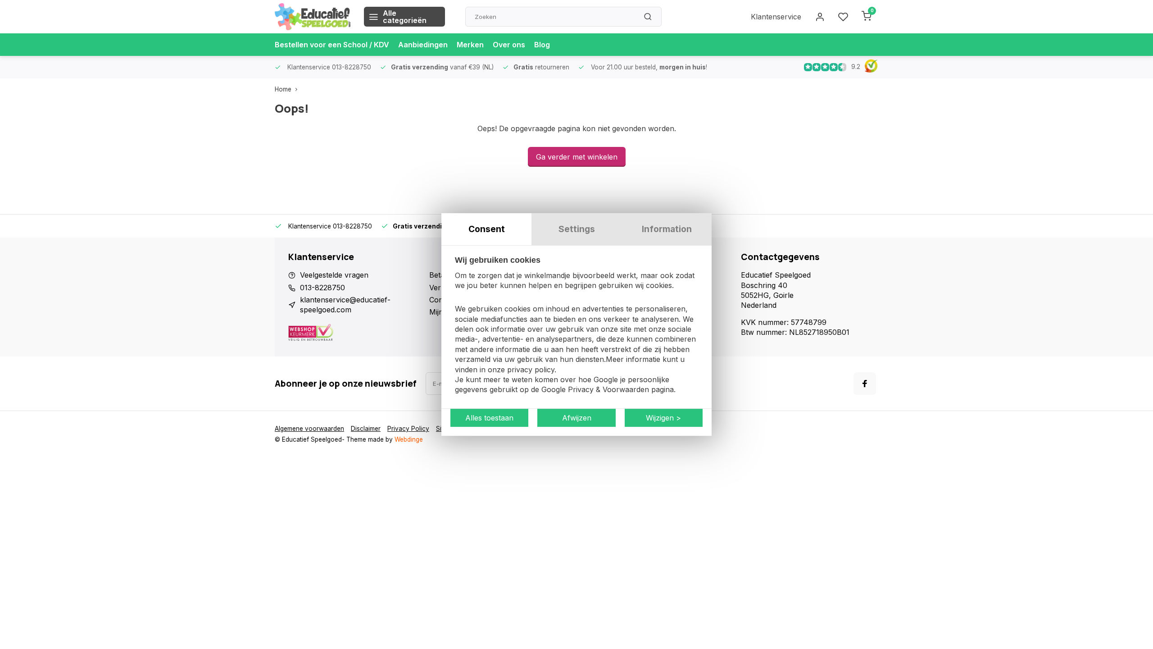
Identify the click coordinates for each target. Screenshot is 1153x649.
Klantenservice (776, 16)
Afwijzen (576, 417)
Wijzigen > (663, 417)
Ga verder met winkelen (576, 156)
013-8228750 (322, 287)
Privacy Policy (408, 428)
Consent (486, 229)
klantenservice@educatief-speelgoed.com (345, 304)
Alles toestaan (489, 417)
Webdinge (409, 439)
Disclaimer (366, 428)
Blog (542, 44)
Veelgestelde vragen (334, 274)
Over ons (509, 44)
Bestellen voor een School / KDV (332, 44)
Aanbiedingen (423, 44)
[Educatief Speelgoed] (312, 16)
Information (667, 229)
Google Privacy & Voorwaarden (595, 389)
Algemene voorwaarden (309, 428)
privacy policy (530, 369)
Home (283, 89)
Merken (470, 44)
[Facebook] (864, 383)
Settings (576, 229)
